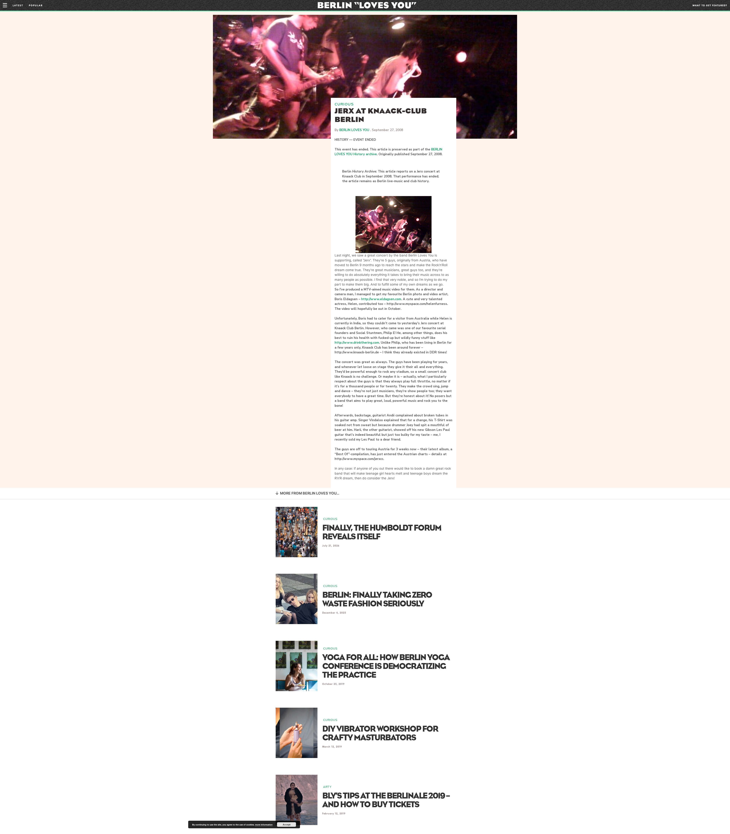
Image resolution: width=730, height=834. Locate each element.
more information (264, 824)
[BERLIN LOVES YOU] (367, 5)
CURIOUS (344, 104)
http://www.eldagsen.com (381, 299)
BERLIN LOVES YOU (354, 130)
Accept (286, 824)
